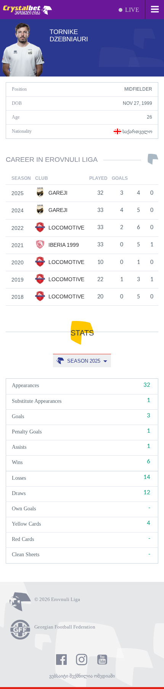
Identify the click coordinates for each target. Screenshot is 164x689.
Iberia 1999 (63, 245)
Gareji (57, 193)
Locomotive (65, 228)
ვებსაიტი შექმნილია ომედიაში (82, 676)
